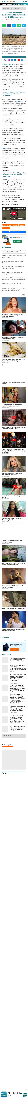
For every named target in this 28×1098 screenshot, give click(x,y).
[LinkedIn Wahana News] (15, 60)
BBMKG (4, 148)
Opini (24, 4)
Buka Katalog (14, 649)
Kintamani (7, 116)
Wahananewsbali (6, 228)
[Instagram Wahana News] (9, 60)
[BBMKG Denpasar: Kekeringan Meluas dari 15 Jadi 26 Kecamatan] (14, 36)
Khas (14, 4)
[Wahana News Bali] (11, 1)
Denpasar (14, 85)
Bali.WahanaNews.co (7, 64)
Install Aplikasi (17, 241)
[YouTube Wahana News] (19, 60)
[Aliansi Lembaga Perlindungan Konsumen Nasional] (14, 759)
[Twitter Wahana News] (12, 60)
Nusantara (9, 4)
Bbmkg (3, 225)
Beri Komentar (15, 232)
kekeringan (18, 101)
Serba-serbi (19, 4)
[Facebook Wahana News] (5, 60)
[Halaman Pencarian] (26, 1)
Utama (4, 4)
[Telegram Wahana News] (22, 60)
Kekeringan (15, 225)
